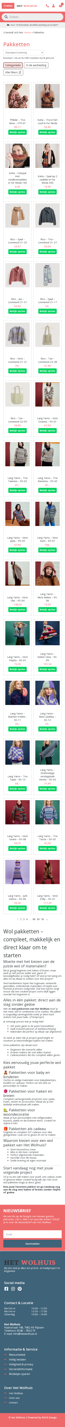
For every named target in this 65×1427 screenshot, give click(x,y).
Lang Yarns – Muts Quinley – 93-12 (47, 717)
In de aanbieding (36, 65)
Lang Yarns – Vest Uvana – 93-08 (17, 837)
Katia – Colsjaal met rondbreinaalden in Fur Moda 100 (17, 177)
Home (27, 32)
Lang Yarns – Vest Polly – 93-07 (47, 897)
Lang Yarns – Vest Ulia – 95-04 (17, 599)
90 (42, 919)
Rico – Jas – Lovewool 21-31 (17, 300)
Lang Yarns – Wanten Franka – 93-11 (17, 717)
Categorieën (13, 65)
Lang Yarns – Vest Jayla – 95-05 (17, 539)
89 (38, 919)
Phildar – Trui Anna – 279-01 (17, 121)
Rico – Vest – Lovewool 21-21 (17, 360)
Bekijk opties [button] (17, 132)
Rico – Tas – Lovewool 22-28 (47, 360)
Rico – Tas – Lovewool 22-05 (17, 420)
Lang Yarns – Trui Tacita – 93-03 (48, 837)
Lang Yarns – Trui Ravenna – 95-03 (48, 479)
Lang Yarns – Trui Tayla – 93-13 (18, 778)
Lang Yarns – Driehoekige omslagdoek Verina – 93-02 (47, 774)
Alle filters (11, 72)
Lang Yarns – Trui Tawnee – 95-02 (18, 479)
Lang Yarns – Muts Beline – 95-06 (48, 597)
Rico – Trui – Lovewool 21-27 (47, 241)
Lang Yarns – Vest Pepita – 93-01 (17, 658)
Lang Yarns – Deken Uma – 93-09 (48, 657)
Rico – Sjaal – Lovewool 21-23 (17, 241)
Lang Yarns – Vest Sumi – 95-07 (47, 539)
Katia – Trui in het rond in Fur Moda (48, 121)
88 (34, 919)
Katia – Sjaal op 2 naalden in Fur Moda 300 (47, 179)
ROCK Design (49, 1417)
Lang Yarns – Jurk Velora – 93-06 (17, 897)
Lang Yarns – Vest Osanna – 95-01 (47, 420)
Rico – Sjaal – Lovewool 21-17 (47, 300)
